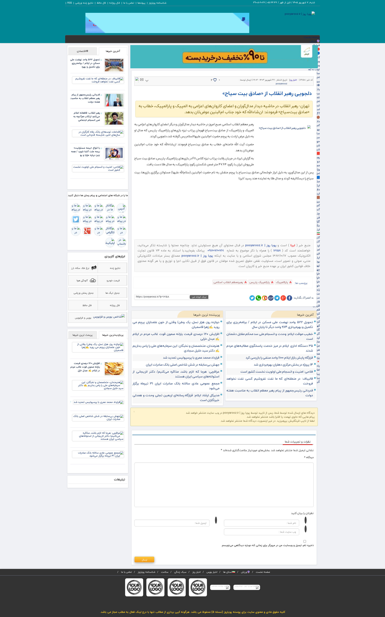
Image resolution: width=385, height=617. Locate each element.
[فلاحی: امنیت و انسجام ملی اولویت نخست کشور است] (98, 168)
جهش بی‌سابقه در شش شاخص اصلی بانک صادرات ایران (182, 364)
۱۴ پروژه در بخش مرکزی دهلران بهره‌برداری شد (283, 364)
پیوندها (141, 3)
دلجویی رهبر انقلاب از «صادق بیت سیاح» (267, 93)
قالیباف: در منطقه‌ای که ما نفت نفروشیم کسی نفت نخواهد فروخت (269, 381)
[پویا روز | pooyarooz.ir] (300, 13)
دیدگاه (309, 457)
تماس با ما (128, 3)
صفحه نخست (311, 37)
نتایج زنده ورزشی (84, 3)
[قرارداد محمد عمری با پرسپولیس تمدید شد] (98, 402)
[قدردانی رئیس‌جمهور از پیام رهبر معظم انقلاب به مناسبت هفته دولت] (114, 100)
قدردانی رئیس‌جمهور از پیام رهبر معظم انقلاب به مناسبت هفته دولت (269, 393)
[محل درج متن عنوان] (198, 587)
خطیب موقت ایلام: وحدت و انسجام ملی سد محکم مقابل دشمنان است (269, 336)
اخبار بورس (212, 572)
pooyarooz (281, 84)
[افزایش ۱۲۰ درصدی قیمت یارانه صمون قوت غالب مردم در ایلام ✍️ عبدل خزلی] (114, 368)
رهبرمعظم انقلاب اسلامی (228, 282)
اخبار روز (293, 80)
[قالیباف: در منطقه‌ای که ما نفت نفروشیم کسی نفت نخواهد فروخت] (98, 80)
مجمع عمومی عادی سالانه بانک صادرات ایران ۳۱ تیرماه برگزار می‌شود (176, 386)
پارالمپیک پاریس (259, 282)
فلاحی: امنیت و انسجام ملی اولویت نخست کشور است (276, 371)
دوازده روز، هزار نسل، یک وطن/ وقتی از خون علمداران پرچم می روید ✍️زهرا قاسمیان (176, 324)
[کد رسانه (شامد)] (220, 587)
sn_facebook (289, 298)
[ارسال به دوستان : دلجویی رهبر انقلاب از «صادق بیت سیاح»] (141, 79)
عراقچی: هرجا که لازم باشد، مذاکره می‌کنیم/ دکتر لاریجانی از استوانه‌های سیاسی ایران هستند (176, 374)
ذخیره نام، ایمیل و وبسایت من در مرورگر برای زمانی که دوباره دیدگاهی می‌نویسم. (267, 545)
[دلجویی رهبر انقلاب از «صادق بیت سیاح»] (284, 143)
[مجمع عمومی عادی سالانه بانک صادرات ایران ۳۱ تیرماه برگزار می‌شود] (98, 454)
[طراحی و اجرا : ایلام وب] (246, 587)
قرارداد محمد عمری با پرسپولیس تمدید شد (191, 357)
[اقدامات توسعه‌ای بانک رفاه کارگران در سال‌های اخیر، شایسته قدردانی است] (98, 133)
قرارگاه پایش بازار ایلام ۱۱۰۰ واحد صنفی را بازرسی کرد (279, 357)
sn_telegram (277, 298)
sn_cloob (264, 298)
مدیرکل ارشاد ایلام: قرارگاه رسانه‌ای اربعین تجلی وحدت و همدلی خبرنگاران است (176, 397)
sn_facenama (271, 298)
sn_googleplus (283, 298)
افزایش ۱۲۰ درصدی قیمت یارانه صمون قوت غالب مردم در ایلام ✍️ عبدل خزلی (176, 336)
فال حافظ (101, 3)
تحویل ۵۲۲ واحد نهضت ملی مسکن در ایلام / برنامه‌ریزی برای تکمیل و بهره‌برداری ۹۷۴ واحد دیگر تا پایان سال (269, 324)
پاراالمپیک (282, 282)
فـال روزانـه (114, 3)
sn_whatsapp (258, 298)
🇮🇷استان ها (229, 572)
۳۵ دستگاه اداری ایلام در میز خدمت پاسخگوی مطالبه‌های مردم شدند (269, 348)
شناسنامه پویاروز (157, 3)
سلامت (164, 572)
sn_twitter (252, 298)
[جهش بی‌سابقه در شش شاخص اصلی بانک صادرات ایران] (98, 417)
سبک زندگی (180, 572)
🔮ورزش (315, 41)
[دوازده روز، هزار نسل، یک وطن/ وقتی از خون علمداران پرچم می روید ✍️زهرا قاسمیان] (98, 347)
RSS (69, 3)
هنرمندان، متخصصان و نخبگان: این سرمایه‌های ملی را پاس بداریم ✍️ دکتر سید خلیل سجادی (176, 348)
